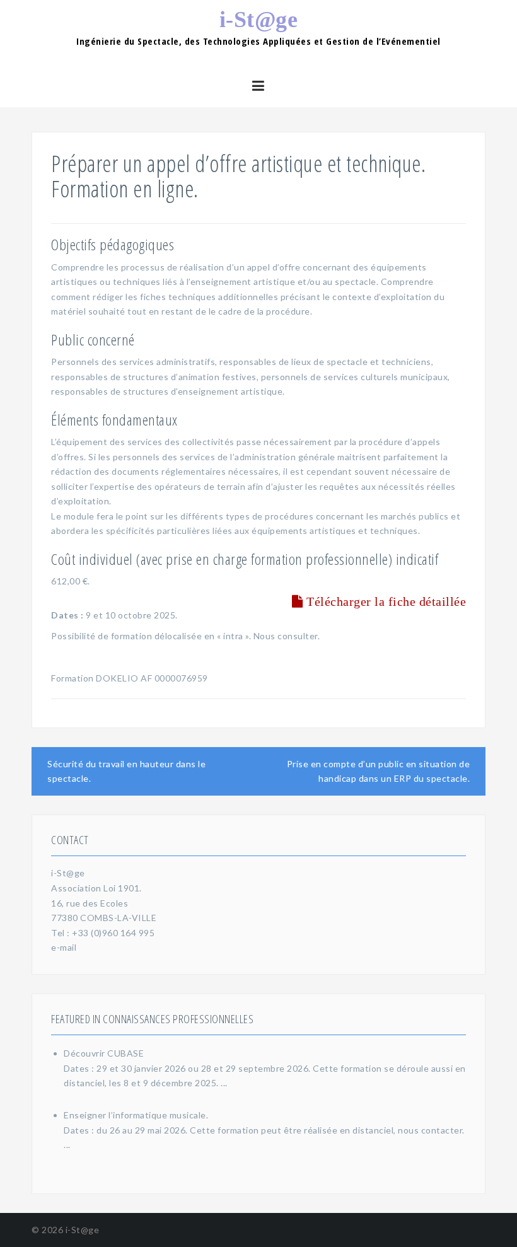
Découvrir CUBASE (104, 1053)
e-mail (63, 947)
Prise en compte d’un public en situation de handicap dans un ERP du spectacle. (378, 771)
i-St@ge (258, 19)
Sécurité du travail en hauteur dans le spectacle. (126, 771)
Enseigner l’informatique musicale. (136, 1115)
